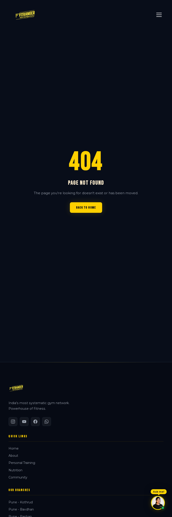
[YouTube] (24, 421)
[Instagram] (13, 421)
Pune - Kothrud (21, 502)
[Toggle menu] (159, 15)
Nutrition (15, 470)
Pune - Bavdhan (21, 509)
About (13, 455)
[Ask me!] (158, 503)
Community (18, 477)
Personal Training (22, 463)
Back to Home (86, 207)
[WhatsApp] (46, 421)
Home (14, 448)
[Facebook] (35, 421)
